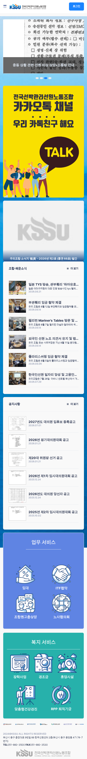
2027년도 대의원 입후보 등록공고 (52, 422)
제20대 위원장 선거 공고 (46, 458)
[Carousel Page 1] (37, 78)
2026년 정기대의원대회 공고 (49, 440)
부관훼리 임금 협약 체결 (45, 302)
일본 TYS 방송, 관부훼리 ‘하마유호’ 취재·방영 (54, 284)
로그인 (76, 6)
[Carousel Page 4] (49, 78)
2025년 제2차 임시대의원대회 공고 (53, 512)
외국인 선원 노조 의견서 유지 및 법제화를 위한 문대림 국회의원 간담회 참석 (54, 338)
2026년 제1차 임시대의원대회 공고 (53, 476)
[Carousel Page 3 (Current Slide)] (45, 78)
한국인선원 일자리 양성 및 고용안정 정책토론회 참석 (54, 375)
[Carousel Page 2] (41, 78)
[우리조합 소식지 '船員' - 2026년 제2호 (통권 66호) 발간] (43, 230)
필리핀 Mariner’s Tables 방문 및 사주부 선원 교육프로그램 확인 (54, 320)
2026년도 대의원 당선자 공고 (49, 494)
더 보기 (74, 268)
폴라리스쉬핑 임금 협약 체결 (48, 357)
